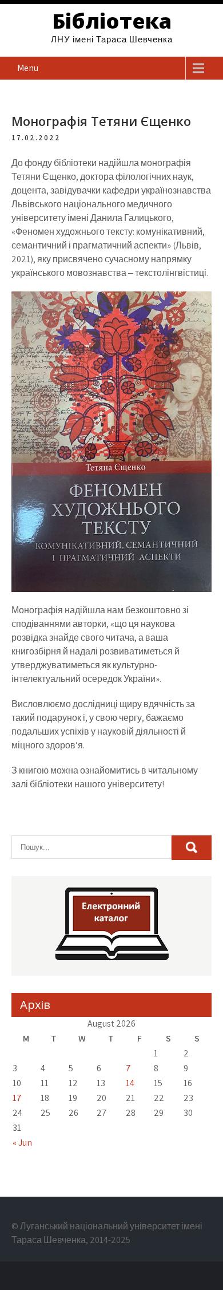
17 (17, 1098)
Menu (27, 68)
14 (130, 1083)
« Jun (22, 1143)
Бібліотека (112, 21)
